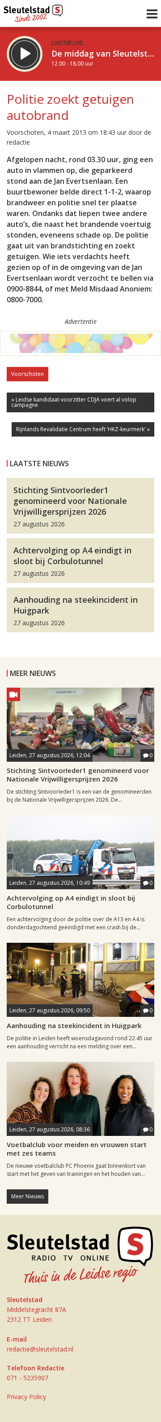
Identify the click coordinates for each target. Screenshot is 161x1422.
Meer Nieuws (27, 1196)
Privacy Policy (26, 1396)
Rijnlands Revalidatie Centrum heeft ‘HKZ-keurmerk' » (83, 429)
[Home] (33, 11)
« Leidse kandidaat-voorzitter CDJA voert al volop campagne (73, 402)
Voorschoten (27, 374)
